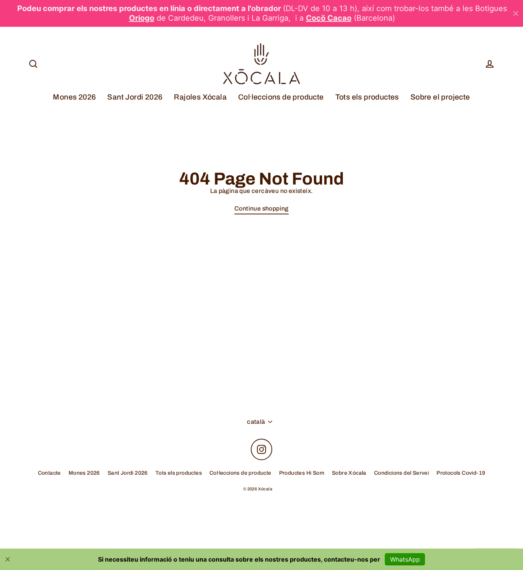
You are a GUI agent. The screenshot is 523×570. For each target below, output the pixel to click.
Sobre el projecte (440, 97)
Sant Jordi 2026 (134, 97)
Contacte (49, 473)
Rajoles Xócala (200, 97)
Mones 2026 (74, 97)
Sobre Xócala (349, 473)
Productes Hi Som (301, 473)
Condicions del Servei (401, 473)
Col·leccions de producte (281, 97)
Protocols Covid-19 (460, 473)
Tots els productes (367, 97)
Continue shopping (261, 208)
